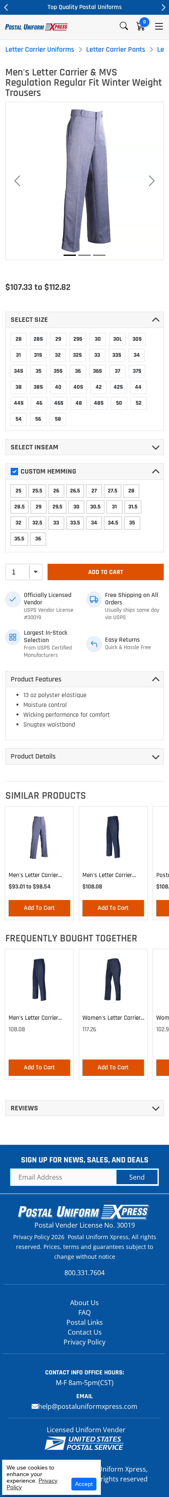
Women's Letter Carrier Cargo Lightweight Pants (111, 1019)
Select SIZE (29, 319)
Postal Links (84, 1322)
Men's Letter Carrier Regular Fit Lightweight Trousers (38, 876)
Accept (84, 1484)
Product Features (36, 679)
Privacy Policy (84, 1342)
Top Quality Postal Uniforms (85, 7)
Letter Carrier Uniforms (39, 49)
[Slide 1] (70, 255)
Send (137, 1177)
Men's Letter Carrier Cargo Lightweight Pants (107, 876)
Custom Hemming (48, 471)
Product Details (33, 756)
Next (163, 7)
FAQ (84, 1312)
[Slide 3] (99, 255)
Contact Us (85, 1332)
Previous (6, 7)
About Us (84, 1302)
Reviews (24, 1108)
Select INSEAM (34, 447)
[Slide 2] (84, 255)
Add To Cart (105, 572)
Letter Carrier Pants (115, 49)
